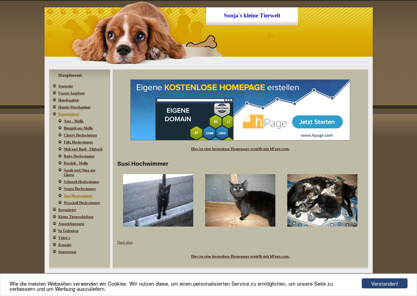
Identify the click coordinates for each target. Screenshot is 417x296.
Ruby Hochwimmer (79, 156)
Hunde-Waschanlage (74, 107)
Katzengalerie (68, 114)
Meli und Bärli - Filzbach (83, 149)
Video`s (64, 238)
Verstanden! (384, 283)
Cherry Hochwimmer (80, 135)
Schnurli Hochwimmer (81, 182)
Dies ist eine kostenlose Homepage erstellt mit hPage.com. (240, 148)
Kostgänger (67, 210)
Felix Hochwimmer (78, 142)
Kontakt (64, 245)
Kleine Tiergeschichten (75, 217)
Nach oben (125, 242)
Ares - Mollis (74, 121)
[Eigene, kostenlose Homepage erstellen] (240, 139)
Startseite (65, 86)
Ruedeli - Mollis (76, 163)
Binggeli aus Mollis (78, 128)
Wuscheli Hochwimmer (82, 203)
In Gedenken (68, 231)
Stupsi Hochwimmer (80, 189)
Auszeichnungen (71, 224)
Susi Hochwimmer (78, 196)
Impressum (67, 252)
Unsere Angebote (71, 93)
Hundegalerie (68, 100)
